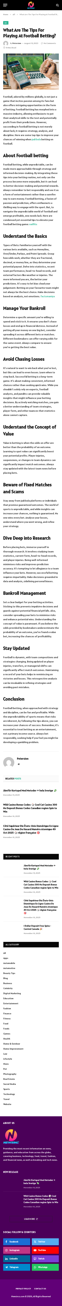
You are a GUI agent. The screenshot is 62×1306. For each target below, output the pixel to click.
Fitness (6, 1018)
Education (8, 998)
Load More (29, 1219)
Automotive (9, 968)
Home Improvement (13, 1048)
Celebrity (8, 988)
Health (6, 1038)
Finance (7, 1013)
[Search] (57, 5)
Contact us (40, 1288)
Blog (5, 978)
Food (5, 1023)
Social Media (9, 1084)
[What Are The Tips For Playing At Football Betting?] (31, 72)
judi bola (36, 139)
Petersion (16, 43)
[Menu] (5, 5)
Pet (5, 1069)
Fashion (7, 1008)
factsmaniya (48, 296)
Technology (9, 1094)
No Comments (50, 43)
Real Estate (9, 1079)
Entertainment (10, 1003)
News (6, 1063)
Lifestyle (7, 1058)
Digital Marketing (12, 993)
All (5, 23)
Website (7, 1104)
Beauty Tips (9, 973)
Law (5, 1053)
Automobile (9, 963)
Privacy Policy (23, 1288)
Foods (6, 1028)
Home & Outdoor (11, 1043)
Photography (9, 1074)
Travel (6, 1099)
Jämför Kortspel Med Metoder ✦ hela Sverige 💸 (30, 790)
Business (7, 983)
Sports (6, 1089)
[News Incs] (31, 5)
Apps (5, 958)
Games (6, 1033)
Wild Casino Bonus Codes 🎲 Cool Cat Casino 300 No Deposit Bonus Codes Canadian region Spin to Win (30, 808)
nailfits (33, 224)
